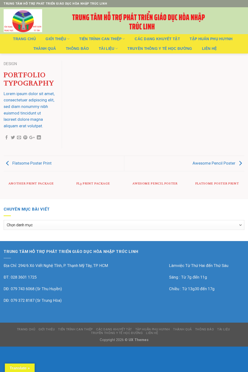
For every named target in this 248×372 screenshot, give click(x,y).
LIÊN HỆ (209, 48)
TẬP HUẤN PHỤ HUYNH (211, 39)
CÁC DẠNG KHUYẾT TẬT (157, 39)
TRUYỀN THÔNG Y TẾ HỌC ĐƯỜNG (159, 48)
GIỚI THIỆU (56, 39)
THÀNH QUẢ (44, 48)
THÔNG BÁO (77, 48)
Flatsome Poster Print (31, 163)
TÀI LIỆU (106, 48)
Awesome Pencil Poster (214, 163)
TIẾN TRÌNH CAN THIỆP (100, 39)
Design (10, 63)
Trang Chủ (24, 39)
